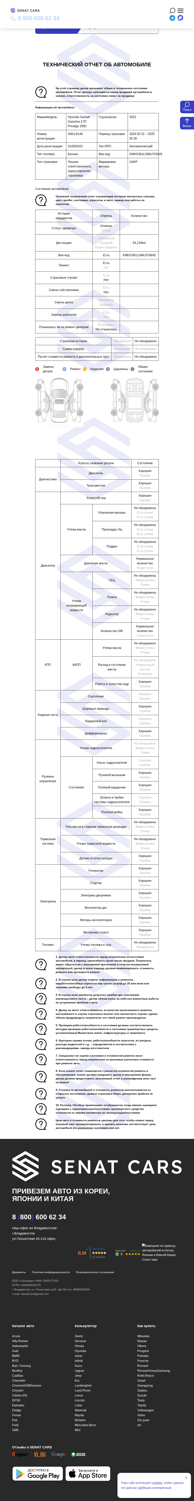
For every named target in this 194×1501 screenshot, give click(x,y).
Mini (78, 1430)
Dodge (16, 1410)
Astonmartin (20, 1346)
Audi (15, 1351)
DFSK (16, 1400)
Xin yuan (143, 1420)
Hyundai (80, 1351)
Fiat (14, 1420)
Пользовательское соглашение (95, 1272)
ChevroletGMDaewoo (26, 1385)
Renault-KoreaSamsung (153, 1370)
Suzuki (142, 1395)
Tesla (141, 1400)
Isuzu (78, 1365)
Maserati (80, 1410)
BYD (15, 1360)
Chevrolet (18, 1380)
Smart (141, 1380)
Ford (15, 1425)
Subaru (142, 1390)
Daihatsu (18, 1405)
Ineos (78, 1355)
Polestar (143, 1355)
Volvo (141, 1415)
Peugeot (143, 1351)
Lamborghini (83, 1385)
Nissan (142, 1341)
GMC (15, 1430)
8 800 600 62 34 (38, 18)
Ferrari (16, 1415)
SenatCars (98, 1248)
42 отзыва (98, 1257)
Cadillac (17, 1375)
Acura (16, 1336)
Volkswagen (145, 1410)
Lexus (79, 1395)
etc (139, 1425)
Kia (77, 1380)
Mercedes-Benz (85, 1425)
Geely (79, 1336)
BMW (16, 1355)
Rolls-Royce (145, 1375)
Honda (79, 1346)
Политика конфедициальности (51, 1272)
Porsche (143, 1360)
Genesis (80, 1341)
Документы (19, 1272)
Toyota (141, 1405)
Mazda (79, 1415)
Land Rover (83, 1390)
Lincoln (80, 1400)
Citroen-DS (19, 1395)
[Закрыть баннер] (186, 1478)
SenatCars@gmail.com (35, 1293)
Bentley (17, 1370)
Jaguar (79, 1370)
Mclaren (80, 1420)
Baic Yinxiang (21, 1365)
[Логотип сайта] (27, 10)
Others (141, 1346)
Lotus (78, 1405)
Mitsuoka (143, 1336)
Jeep (78, 1375)
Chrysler (17, 1390)
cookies (157, 1482)
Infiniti (79, 1360)
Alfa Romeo (20, 1341)
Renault (142, 1365)
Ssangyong (145, 1385)
